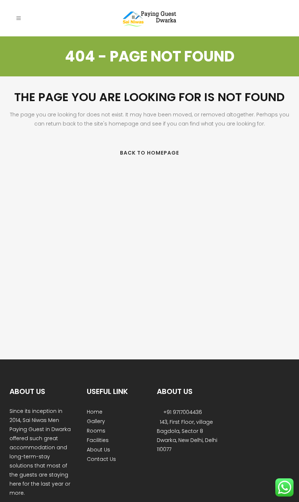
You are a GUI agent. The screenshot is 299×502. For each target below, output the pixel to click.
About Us (98, 449)
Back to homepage (149, 152)
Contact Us (101, 459)
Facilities (98, 440)
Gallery (96, 421)
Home (94, 411)
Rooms (96, 430)
